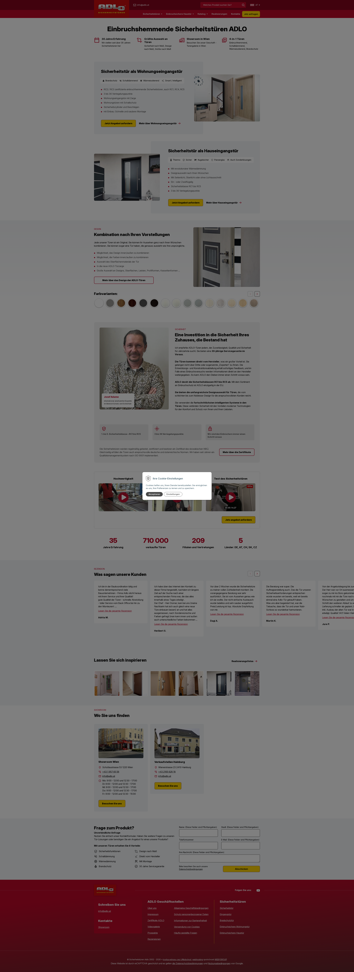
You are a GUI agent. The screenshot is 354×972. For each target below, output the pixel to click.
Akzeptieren (154, 494)
